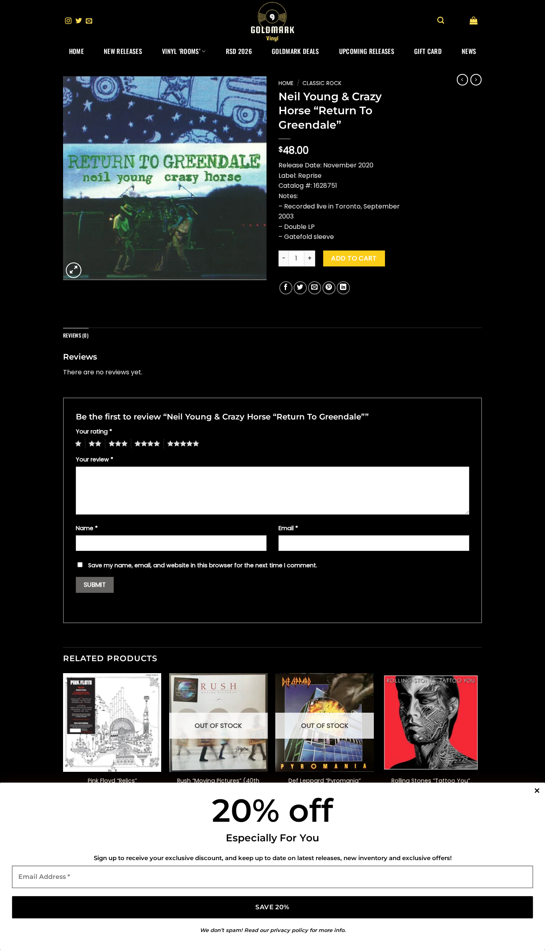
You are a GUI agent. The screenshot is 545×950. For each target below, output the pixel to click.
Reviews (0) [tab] (76, 335)
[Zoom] (73, 270)
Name (87, 528)
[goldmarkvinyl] (272, 21)
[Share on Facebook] (285, 287)
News (469, 51)
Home (76, 51)
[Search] (440, 20)
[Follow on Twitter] (78, 21)
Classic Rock (322, 83)
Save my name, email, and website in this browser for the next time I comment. (202, 565)
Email (288, 528)
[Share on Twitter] (300, 287)
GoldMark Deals (295, 51)
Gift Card (428, 51)
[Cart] (473, 20)
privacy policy (289, 930)
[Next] (480, 743)
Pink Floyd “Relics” (112, 781)
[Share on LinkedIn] (343, 287)
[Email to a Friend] (314, 287)
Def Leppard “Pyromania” (324, 781)
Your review (94, 459)
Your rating (94, 431)
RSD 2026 (239, 51)
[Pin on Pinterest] (329, 287)
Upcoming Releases (366, 51)
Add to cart (354, 258)
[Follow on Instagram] (68, 21)
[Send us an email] (89, 21)
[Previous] (63, 743)
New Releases (123, 51)
